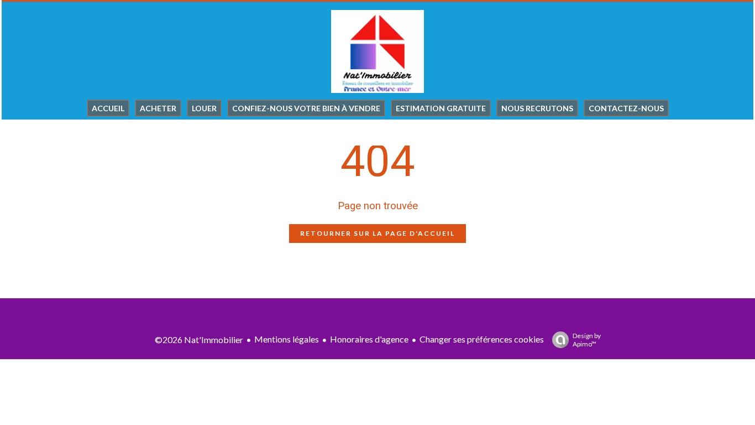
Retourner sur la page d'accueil (377, 233)
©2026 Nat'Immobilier (199, 339)
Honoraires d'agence (369, 339)
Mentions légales (286, 339)
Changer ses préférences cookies (482, 339)
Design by (587, 339)
